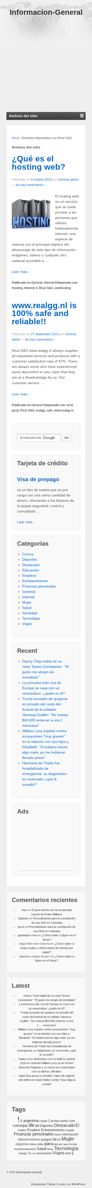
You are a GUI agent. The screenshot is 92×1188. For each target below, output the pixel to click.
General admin (68, 179)
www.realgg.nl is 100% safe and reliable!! (44, 313)
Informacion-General (46, 12)
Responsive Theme (43, 1184)
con (72, 1121)
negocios (22, 1144)
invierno (34, 1139)
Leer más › (20, 272)
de (31, 1125)
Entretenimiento (35, 581)
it (37, 288)
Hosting (17, 288)
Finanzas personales (39, 586)
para (48, 1143)
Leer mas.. (25, 522)
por (61, 1144)
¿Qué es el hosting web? (38, 162)
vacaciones (44, 1153)
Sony (50, 1149)
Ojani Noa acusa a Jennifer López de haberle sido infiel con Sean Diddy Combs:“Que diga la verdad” (46, 1080)
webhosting (63, 288)
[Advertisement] (46, 62)
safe (49, 410)
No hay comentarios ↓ (31, 185)
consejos (20, 1125)
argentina (31, 1121)
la (54, 1139)
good (15, 410)
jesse (21, 926)
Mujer (26, 602)
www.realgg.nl (64, 410)
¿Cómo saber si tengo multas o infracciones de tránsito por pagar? (47, 948)
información (70, 1134)
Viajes (27, 624)
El (77, 1125)
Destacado (31, 565)
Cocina (27, 554)
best (70, 405)
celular (43, 1120)
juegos (46, 1139)
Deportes (29, 559)
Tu (29, 1153)
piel (56, 1144)
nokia (32, 1144)
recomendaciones (25, 1149)
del (37, 1126)
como (63, 1121)
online (40, 1144)
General (36, 282)
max (24, 909)
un (33, 1153)
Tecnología (31, 618)
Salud (26, 608)
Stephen (23, 918)
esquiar (69, 1130)
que (65, 1144)
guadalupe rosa (27, 935)
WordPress (79, 1184)
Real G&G (46, 288)
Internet (49, 282)
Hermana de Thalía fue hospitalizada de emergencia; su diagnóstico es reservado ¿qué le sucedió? (44, 773)
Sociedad (29, 613)
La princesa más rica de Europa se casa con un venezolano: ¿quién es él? (43, 688)
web (68, 1153)
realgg (40, 410)
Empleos (29, 575)
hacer (57, 1134)
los (59, 1139)
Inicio (15, 138)
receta (73, 1144)
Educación (30, 570)
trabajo (23, 1153)
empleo (22, 1130)
